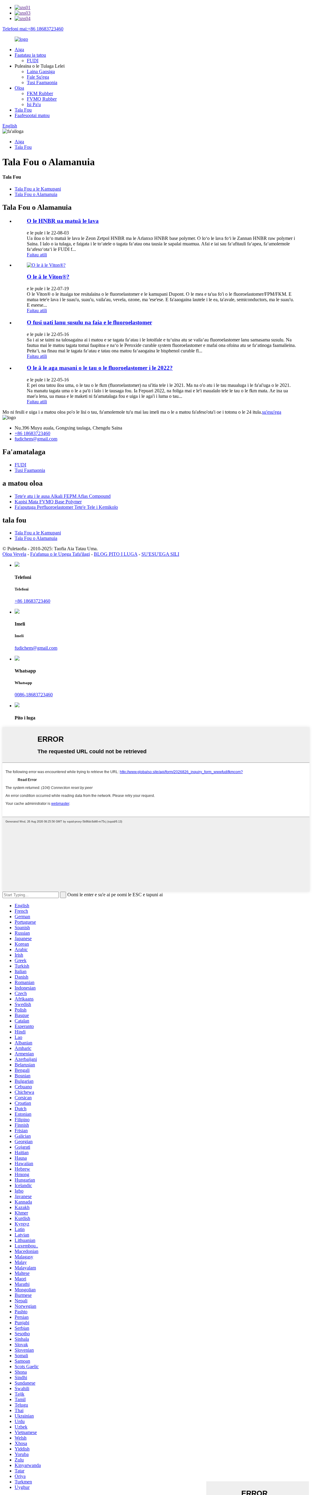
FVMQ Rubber (42, 99)
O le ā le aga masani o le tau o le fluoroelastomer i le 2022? (100, 368)
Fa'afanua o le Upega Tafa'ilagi (60, 554)
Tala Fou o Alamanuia (36, 194)
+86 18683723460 (32, 433)
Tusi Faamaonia (42, 82)
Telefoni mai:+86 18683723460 (32, 28)
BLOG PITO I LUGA (115, 554)
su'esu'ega (271, 412)
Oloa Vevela (14, 554)
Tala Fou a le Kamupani (38, 188)
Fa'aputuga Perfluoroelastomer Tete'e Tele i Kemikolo (66, 507)
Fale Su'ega (38, 77)
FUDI (32, 60)
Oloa (19, 88)
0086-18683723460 (34, 694)
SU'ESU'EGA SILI (160, 554)
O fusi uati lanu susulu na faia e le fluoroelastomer (89, 322)
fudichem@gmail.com (36, 438)
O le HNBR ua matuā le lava (63, 221)
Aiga (19, 49)
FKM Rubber (40, 93)
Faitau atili (37, 254)
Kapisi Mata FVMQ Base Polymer (48, 501)
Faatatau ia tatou (30, 55)
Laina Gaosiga (41, 71)
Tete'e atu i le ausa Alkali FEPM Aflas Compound (63, 496)
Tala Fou (23, 109)
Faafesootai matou (32, 115)
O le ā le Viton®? (48, 276)
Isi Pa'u (34, 104)
